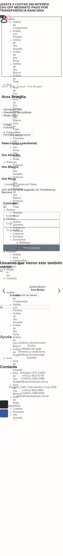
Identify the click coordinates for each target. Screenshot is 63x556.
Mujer (16, 215)
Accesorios (19, 239)
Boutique (11, 251)
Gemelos (18, 224)
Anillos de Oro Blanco (17, 68)
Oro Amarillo (17, 143)
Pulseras (11, 162)
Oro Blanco (17, 155)
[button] (1, 286)
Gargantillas (13, 132)
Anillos (10, 19)
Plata (16, 159)
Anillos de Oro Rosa (17, 56)
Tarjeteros (25, 245)
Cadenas (18, 233)
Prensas (24, 248)
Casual (21, 86)
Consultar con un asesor (23, 295)
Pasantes (18, 138)
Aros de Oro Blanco (17, 116)
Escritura (18, 236)
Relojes (10, 209)
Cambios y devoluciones (31, 342)
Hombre (17, 212)
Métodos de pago (32, 348)
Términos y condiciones (31, 351)
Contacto (11, 278)
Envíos (32, 345)
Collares (18, 135)
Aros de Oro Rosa (16, 104)
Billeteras (24, 242)
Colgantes (19, 227)
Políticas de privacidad (32, 354)
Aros (9, 84)
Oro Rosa (16, 149)
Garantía (32, 357)
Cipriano (11, 266)
